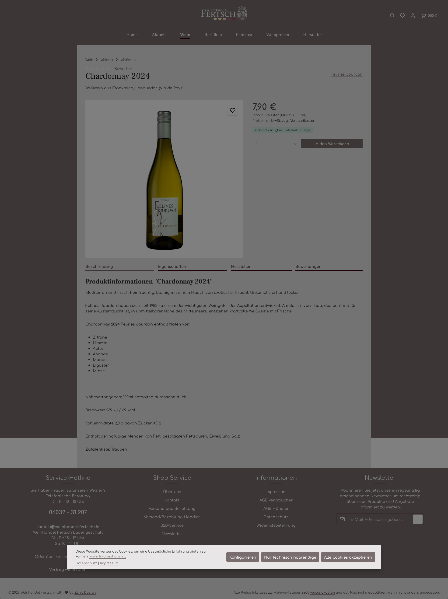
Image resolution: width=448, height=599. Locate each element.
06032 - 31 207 (68, 512)
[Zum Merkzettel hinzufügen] (233, 110)
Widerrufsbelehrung (276, 525)
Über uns (172, 491)
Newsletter (172, 533)
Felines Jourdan (347, 74)
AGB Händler (276, 508)
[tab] (119, 266)
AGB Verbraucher (276, 499)
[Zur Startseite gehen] (224, 13)
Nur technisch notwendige (290, 557)
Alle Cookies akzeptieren (348, 557)
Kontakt (172, 499)
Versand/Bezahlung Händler (172, 516)
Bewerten (123, 68)
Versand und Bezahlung (172, 508)
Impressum (276, 491)
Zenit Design (85, 592)
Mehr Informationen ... (107, 556)
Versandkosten (322, 592)
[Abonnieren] (418, 519)
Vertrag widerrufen (68, 569)
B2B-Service (172, 525)
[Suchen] (392, 15)
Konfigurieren (242, 557)
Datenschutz (276, 516)
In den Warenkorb (332, 143)
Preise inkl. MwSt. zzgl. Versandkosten (283, 120)
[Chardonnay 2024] (164, 179)
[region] (164, 179)
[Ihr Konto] (412, 15)
